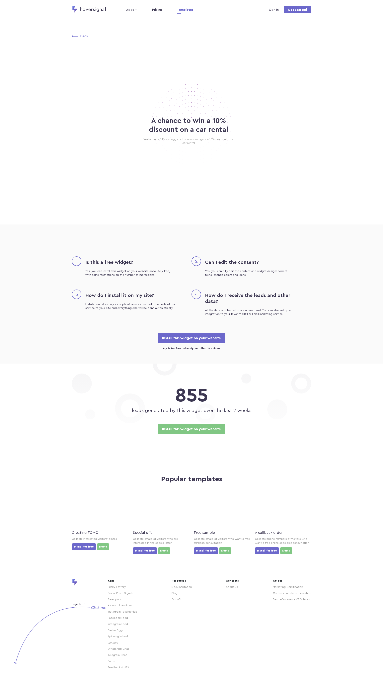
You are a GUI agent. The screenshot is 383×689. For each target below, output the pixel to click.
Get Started (297, 9)
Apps (130, 9)
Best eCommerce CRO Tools (291, 599)
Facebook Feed (118, 618)
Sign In (274, 9)
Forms (111, 661)
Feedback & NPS (118, 667)
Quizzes (113, 642)
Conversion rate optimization (292, 593)
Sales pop (114, 599)
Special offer (143, 532)
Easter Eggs (115, 630)
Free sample (204, 532)
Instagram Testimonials (122, 611)
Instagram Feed (118, 624)
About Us (232, 587)
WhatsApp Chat (118, 648)
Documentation (182, 587)
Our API (176, 599)
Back (84, 36)
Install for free (84, 546)
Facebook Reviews (120, 605)
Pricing (157, 9)
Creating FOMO (85, 532)
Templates (185, 9)
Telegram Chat (117, 655)
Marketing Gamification (288, 587)
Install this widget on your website (191, 338)
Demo (103, 546)
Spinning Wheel (118, 636)
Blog (175, 593)
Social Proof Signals (120, 593)
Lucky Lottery (117, 587)
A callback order (269, 532)
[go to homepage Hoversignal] (82, 582)
